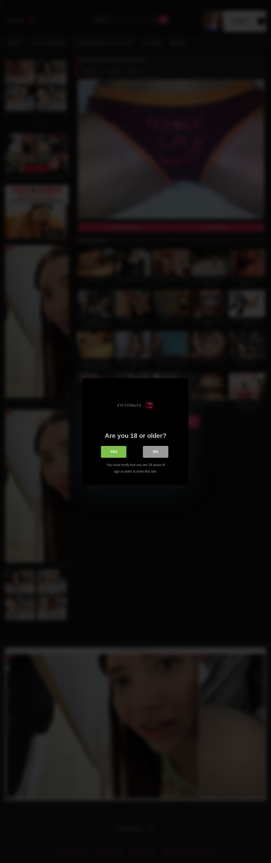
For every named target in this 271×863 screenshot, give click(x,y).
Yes (113, 452)
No (155, 452)
